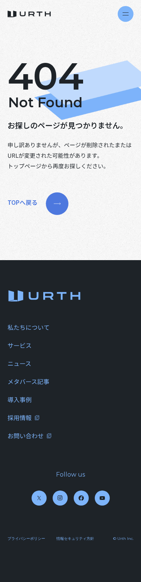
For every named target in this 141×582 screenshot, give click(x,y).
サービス (20, 345)
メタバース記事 (28, 381)
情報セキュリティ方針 (75, 538)
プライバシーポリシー (26, 538)
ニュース (19, 363)
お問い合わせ (26, 435)
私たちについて (29, 327)
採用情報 (20, 417)
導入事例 (20, 399)
